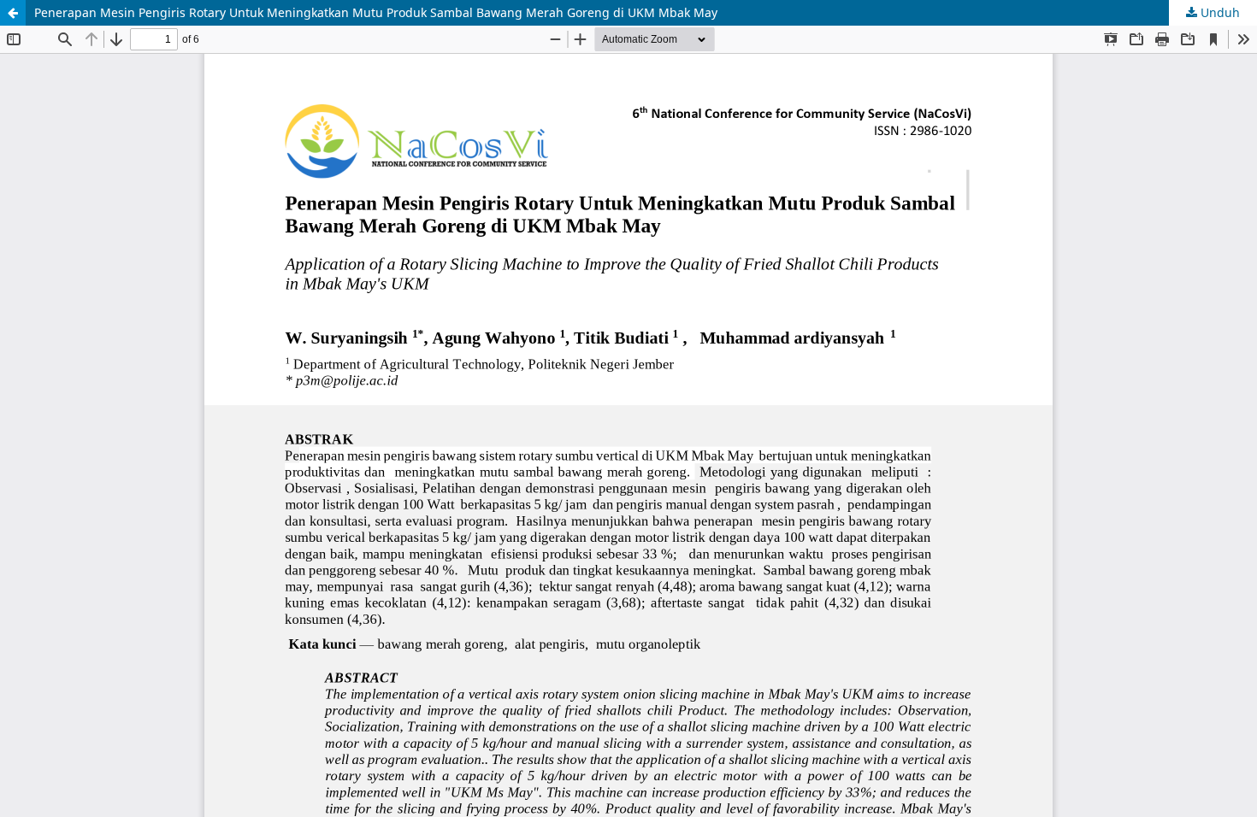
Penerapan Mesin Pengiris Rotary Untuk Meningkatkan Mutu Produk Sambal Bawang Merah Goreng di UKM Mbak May (375, 12)
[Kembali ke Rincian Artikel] (13, 13)
